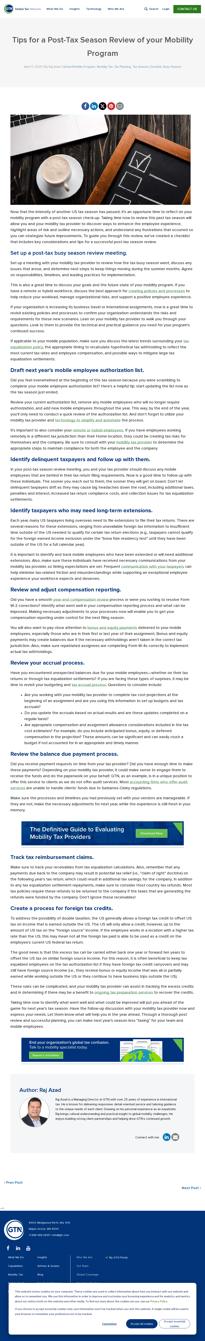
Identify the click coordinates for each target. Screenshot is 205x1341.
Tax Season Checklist (147, 66)
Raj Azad (54, 66)
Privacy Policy (158, 1301)
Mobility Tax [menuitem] (15, 1274)
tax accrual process (89, 685)
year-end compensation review (81, 600)
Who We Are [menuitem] (84, 1257)
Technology (93, 9)
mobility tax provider (134, 442)
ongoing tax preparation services (123, 992)
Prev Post (14, 1182)
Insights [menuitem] (42, 1257)
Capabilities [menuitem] (15, 1266)
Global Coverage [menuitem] (87, 1274)
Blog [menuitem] (40, 1274)
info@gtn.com (60, 1235)
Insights (74, 9)
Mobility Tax (105, 66)
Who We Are (116, 9)
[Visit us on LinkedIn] (18, 1248)
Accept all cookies (142, 1323)
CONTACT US (187, 9)
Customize (109, 1323)
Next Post (191, 1188)
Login (165, 9)
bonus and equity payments (112, 628)
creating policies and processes (157, 291)
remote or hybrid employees (98, 430)
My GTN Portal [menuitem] (118, 1257)
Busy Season (172, 66)
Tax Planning (122, 66)
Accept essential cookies (174, 1324)
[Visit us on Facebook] (8, 1248)
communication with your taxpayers (152, 567)
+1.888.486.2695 (40, 1235)
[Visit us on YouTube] (28, 1248)
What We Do (54, 9)
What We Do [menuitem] (16, 1257)
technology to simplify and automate (88, 420)
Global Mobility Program (78, 66)
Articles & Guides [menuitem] (48, 1266)
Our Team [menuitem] (82, 1266)
